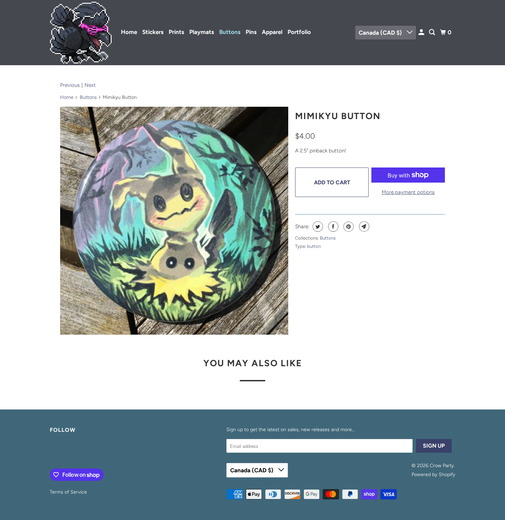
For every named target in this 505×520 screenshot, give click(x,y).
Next (90, 85)
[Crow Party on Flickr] (51, 452)
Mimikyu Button (338, 116)
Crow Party (442, 466)
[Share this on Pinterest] (348, 226)
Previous (70, 85)
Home (129, 31)
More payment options (408, 192)
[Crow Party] (81, 32)
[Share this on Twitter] (317, 226)
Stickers (153, 31)
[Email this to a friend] (363, 226)
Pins (251, 31)
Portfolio (299, 31)
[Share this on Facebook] (332, 226)
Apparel (272, 31)
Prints (176, 31)
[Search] (432, 32)
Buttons (229, 31)
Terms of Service (68, 492)
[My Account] (422, 32)
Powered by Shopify (433, 474)
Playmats (201, 31)
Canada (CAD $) (381, 32)
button (314, 246)
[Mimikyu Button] (174, 221)
